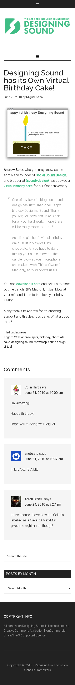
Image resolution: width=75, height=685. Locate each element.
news (22, 332)
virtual (8, 346)
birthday (45, 337)
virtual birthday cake (18, 186)
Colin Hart (32, 387)
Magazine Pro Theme (49, 665)
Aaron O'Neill (34, 499)
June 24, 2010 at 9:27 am (43, 504)
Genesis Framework (37, 670)
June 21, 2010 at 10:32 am (44, 459)
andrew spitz (29, 337)
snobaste (31, 454)
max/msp (40, 342)
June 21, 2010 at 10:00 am (44, 393)
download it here (28, 284)
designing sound (22, 342)
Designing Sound (37, 25)
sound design (57, 342)
